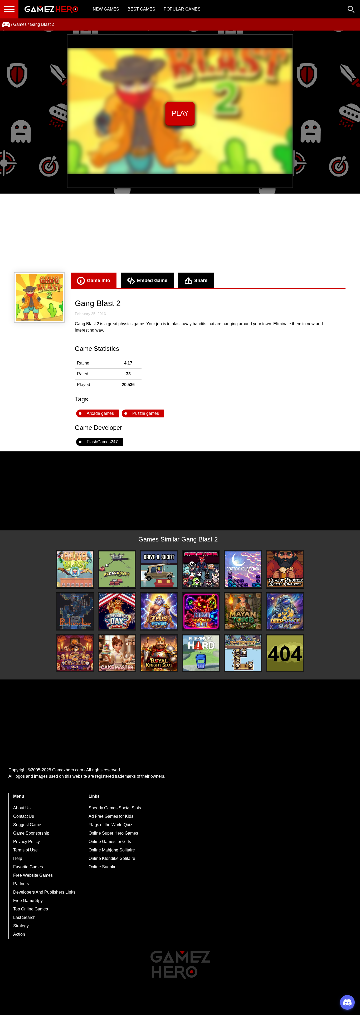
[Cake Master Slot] (117, 653)
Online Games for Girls (110, 841)
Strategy (21, 926)
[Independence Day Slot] (117, 611)
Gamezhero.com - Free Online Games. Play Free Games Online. (51, 9)
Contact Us (23, 816)
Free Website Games (33, 875)
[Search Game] (351, 10)
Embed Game (152, 280)
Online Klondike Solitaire (112, 858)
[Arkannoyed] (117, 569)
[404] (285, 653)
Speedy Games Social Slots (115, 808)
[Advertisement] (180, 233)
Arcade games (100, 413)
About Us (22, 808)
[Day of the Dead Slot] (75, 653)
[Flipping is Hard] (201, 653)
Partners (21, 883)
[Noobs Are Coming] (201, 569)
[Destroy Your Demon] (243, 569)
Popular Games (182, 9)
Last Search (24, 917)
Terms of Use (25, 850)
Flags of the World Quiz (110, 824)
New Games (106, 9)
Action (19, 934)
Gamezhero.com (67, 770)
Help (17, 858)
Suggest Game (27, 824)
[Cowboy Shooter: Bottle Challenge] (285, 569)
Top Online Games (30, 909)
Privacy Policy (26, 841)
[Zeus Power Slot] (159, 611)
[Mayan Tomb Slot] (243, 611)
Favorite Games (28, 867)
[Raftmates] (243, 653)
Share (200, 280)
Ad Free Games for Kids (111, 816)
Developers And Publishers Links (44, 892)
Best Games (141, 9)
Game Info (98, 280)
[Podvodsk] (75, 611)
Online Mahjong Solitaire (112, 850)
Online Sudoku (102, 867)
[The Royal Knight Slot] (159, 653)
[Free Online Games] (6, 24)
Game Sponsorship (31, 833)
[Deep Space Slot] (285, 611)
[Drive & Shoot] (159, 569)
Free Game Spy (28, 900)
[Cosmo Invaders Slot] (201, 611)
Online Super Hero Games (113, 833)
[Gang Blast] (75, 569)
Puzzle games (145, 413)
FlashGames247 (102, 442)
